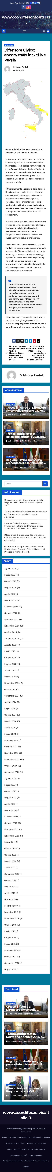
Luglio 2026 (9, 575)
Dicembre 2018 (11, 912)
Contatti (26, 1167)
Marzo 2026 (10, 600)
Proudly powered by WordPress (19, 1129)
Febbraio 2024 (11, 740)
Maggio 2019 (10, 887)
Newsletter (45, 1161)
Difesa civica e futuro (36, 1149)
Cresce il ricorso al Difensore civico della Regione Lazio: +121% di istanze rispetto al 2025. (24, 502)
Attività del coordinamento (13, 1161)
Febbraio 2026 (11, 607)
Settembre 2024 (12, 696)
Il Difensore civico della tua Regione (19, 1143)
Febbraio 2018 (11, 950)
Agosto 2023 (10, 778)
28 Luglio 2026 (15, 1041)
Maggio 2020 (10, 861)
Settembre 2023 (11, 772)
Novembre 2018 (11, 918)
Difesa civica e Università (16, 1149)
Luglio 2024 (9, 708)
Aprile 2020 (9, 867)
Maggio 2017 (10, 969)
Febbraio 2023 (11, 817)
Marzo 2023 (10, 810)
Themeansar (26, 1132)
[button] (44, 31)
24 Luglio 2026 (15, 1068)
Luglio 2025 (9, 651)
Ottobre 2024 (10, 689)
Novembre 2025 (12, 626)
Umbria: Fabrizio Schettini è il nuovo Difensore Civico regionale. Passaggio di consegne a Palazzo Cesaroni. (35, 353)
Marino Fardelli (22, 67)
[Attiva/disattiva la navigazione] (24, 31)
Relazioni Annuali (35, 1155)
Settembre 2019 (11, 874)
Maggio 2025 (10, 664)
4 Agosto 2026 (15, 1014)
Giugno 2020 (10, 855)
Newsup (40, 1129)
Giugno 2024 (10, 715)
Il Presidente (22, 1138)
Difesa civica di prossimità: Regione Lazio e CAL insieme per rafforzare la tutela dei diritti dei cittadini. (25, 537)
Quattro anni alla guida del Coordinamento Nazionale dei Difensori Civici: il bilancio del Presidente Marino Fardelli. (24, 549)
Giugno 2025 (10, 657)
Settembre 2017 (11, 963)
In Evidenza (9, 45)
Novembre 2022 (12, 836)
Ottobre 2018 (10, 925)
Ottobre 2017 (10, 957)
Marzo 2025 (10, 677)
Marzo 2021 (9, 842)
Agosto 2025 (10, 645)
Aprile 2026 (9, 594)
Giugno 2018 (10, 937)
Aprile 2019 (9, 893)
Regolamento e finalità (18, 1155)
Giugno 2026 (10, 581)
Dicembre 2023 (11, 753)
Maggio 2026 (10, 587)
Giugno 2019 (10, 880)
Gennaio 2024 (11, 747)
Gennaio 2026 (10, 613)
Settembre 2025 (11, 638)
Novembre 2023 (12, 759)
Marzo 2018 (10, 944)
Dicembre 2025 (11, 619)
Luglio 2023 (9, 785)
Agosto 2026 (10, 568)
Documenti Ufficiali (32, 1161)
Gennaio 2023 (10, 823)
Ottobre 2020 (10, 848)
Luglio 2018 (9, 931)
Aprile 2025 (9, 670)
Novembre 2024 (12, 683)
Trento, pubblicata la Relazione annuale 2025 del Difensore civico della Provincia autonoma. (25, 514)
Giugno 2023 (10, 791)
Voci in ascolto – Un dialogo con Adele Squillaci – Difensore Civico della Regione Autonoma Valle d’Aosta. (17, 353)
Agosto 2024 (10, 702)
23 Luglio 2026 (15, 1096)
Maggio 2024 (10, 721)
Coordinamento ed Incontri (39, 1138)
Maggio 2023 (10, 797)
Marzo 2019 (10, 899)
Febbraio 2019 (11, 906)
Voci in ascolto (40, 1143)
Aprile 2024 (9, 727)
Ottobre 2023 (10, 766)
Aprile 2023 (9, 804)
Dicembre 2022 (11, 829)
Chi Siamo (12, 1138)
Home (4, 1138)
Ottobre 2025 (10, 632)
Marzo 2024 (10, 734)
